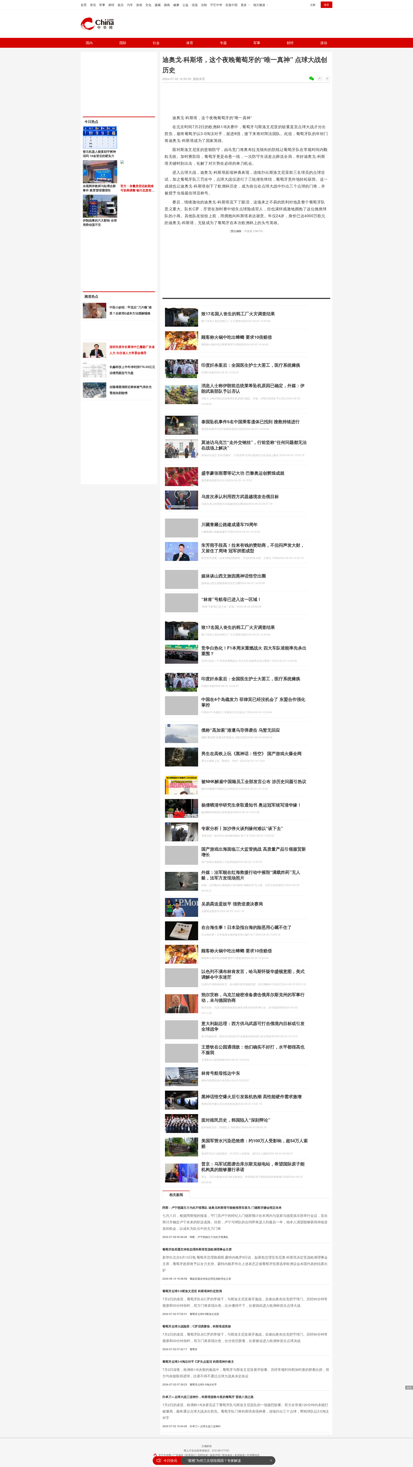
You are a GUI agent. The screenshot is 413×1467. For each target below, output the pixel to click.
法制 (204, 5)
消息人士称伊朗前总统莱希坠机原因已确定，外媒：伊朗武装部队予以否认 (253, 388)
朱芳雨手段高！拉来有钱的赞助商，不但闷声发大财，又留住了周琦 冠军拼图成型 (253, 548)
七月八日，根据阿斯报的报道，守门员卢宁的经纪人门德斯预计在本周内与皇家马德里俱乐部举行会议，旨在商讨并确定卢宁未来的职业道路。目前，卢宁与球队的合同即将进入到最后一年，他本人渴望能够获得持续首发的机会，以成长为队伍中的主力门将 (245, 1222)
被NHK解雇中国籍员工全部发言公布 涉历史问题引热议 (253, 781)
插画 (167, 5)
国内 (89, 42)
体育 (189, 42)
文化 (148, 5)
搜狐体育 (199, 79)
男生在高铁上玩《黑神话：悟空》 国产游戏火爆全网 (251, 753)
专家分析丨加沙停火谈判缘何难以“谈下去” (242, 828)
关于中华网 (164, 1455)
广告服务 (178, 1455)
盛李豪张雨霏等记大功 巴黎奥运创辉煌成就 (242, 473)
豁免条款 (227, 1455)
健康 (176, 5)
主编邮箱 (206, 1446)
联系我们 (190, 1455)
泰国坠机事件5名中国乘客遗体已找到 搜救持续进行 (250, 421)
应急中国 (231, 5)
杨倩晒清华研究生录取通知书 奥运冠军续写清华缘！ (251, 805)
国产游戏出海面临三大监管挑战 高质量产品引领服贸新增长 (253, 851)
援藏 (158, 5)
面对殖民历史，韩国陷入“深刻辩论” (235, 1120)
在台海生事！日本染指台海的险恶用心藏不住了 (246, 927)
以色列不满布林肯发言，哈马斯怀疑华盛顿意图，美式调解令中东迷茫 (253, 974)
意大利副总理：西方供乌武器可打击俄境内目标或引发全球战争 (253, 1026)
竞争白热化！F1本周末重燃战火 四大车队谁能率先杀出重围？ (254, 650)
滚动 (323, 42)
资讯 (93, 5)
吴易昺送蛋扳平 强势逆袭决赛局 (232, 904)
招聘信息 (203, 1455)
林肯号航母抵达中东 (220, 1073)
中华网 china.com (99, 24)
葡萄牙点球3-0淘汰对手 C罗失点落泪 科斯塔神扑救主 (198, 1361)
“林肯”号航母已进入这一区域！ (231, 599)
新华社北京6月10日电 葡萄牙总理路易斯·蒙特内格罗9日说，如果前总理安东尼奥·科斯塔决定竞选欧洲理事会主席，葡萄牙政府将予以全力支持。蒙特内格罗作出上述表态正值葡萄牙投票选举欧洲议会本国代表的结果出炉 (245, 1264)
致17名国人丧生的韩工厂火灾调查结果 (238, 313)
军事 (102, 5)
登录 (326, 4)
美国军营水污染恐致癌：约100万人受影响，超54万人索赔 (254, 1143)
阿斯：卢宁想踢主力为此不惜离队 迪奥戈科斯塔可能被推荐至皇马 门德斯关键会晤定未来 (222, 1207)
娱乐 (121, 5)
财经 (111, 5)
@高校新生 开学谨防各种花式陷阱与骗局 (218, 1460)
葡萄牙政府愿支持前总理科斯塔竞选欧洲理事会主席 (197, 1249)
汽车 (130, 5)
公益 (185, 5)
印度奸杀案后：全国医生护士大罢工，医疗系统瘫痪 (250, 365)
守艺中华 (216, 5)
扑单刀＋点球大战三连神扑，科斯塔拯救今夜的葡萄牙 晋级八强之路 (208, 1397)
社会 (156, 42)
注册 (312, 4)
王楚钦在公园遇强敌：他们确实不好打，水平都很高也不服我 (253, 1049)
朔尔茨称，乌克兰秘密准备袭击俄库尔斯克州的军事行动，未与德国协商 (253, 997)
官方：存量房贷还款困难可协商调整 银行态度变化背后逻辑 (137, 190)
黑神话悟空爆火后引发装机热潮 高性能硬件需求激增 (251, 1096)
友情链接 (239, 1455)
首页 (84, 5)
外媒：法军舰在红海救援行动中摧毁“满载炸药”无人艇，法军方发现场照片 (250, 875)
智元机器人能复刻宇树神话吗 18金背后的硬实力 (99, 153)
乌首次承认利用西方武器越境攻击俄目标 (240, 496)
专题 (223, 42)
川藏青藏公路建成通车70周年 (229, 524)
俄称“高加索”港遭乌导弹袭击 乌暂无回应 (240, 730)
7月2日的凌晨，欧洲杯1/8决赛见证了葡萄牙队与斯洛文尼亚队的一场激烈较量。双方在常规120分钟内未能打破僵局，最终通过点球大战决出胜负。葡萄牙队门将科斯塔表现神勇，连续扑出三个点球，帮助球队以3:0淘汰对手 (245, 1411)
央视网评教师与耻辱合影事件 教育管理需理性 (99, 188)
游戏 (139, 5)
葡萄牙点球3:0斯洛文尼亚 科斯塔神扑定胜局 (192, 1291)
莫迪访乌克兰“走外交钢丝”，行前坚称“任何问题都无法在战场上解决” (254, 445)
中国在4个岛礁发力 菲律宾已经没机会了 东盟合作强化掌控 (253, 702)
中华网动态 (253, 1455)
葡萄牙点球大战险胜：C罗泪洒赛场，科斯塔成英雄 (196, 1326)
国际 (122, 42)
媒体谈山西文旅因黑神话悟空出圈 (233, 576)
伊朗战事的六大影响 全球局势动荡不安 (100, 222)
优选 (195, 5)
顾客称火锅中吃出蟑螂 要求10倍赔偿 (236, 337)
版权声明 (215, 1455)
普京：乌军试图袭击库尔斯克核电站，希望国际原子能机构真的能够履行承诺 (253, 1166)
